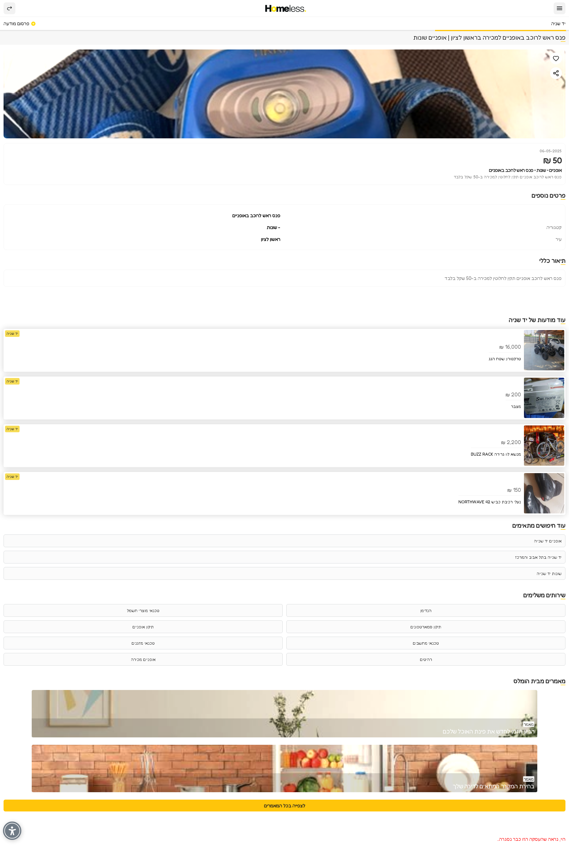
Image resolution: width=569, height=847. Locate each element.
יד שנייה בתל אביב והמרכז (538, 557)
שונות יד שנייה (549, 573)
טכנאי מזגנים (143, 643)
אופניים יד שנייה (548, 540)
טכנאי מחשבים (426, 643)
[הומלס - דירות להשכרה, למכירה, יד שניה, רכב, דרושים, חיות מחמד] (285, 8)
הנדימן (425, 610)
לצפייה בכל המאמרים (284, 805)
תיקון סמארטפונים (425, 626)
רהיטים (426, 659)
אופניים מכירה (143, 659)
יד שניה (558, 23)
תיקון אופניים (143, 626)
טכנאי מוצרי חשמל (143, 610)
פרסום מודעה (17, 23)
